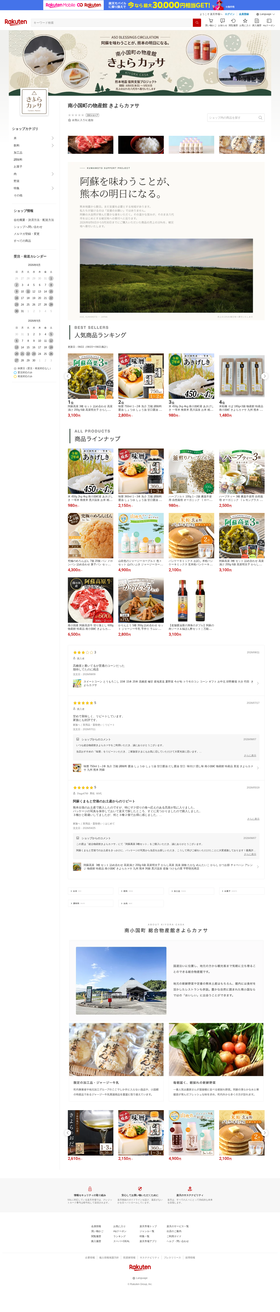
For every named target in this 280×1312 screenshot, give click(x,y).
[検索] (197, 23)
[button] (265, 14)
